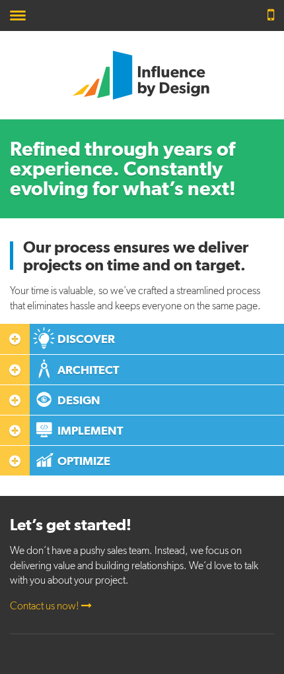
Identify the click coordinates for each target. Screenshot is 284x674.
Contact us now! (45, 605)
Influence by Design (142, 75)
